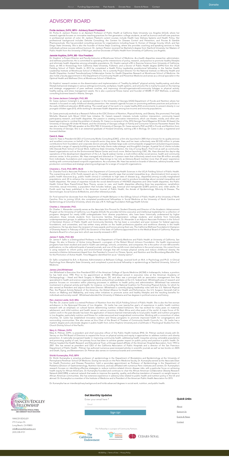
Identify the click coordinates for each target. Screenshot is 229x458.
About (179, 406)
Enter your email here (96, 399)
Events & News (183, 417)
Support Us (181, 411)
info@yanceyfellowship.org (24, 428)
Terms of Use (113, 453)
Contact (180, 422)
